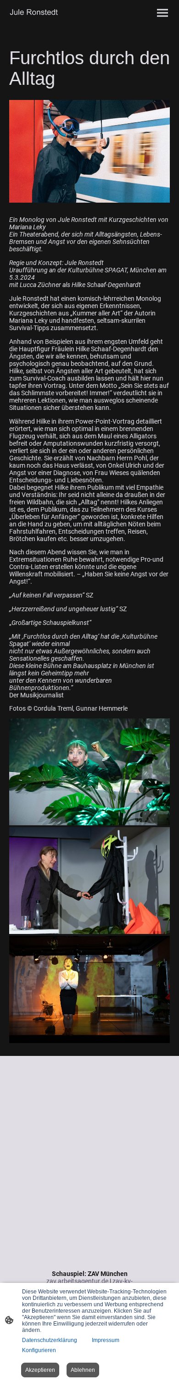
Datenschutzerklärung (49, 1340)
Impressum (105, 1340)
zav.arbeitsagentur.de (77, 1281)
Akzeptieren (40, 1370)
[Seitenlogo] (48, 13)
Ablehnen (83, 1370)
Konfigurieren (39, 1350)
